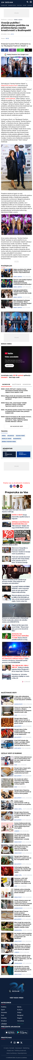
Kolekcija (11, 436)
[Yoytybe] (18, 1043)
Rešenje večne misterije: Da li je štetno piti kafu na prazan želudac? (22, 891)
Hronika (4, 1018)
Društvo (4, 1021)
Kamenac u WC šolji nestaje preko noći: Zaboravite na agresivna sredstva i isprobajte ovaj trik (22, 881)
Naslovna (3, 19)
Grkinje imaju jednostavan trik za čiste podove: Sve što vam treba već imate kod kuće (23, 759)
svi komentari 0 (8, 454)
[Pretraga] (27, 2)
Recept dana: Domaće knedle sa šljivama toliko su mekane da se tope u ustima (22, 814)
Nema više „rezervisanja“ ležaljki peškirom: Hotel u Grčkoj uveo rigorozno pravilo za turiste (16, 404)
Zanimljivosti (18, 704)
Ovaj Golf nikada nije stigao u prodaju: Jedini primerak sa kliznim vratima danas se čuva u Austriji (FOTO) (22, 743)
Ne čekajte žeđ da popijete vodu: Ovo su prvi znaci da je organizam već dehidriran (23, 936)
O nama (6, 1048)
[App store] (10, 1032)
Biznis (19, 1007)
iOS (14, 375)
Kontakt (11, 1048)
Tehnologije (18, 963)
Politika (19, 5)
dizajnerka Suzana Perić (9, 85)
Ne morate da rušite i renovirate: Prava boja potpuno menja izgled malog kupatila (21, 781)
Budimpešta (17, 439)
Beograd (20, 1015)
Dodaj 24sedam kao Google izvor (18, 55)
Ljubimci (16, 831)
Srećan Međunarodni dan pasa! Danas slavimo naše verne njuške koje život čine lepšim (22, 825)
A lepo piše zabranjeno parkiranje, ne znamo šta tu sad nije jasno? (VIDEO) (22, 698)
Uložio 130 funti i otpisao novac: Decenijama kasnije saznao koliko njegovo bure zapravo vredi (16, 390)
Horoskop (20, 1021)
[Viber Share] (12, 50)
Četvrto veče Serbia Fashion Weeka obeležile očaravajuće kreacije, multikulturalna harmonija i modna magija (22, 282)
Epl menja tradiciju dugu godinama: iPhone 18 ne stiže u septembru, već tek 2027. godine (23, 958)
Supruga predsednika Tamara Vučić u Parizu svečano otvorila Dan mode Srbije (22, 292)
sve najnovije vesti (16, 426)
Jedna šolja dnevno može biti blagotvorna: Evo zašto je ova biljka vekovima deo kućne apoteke (22, 847)
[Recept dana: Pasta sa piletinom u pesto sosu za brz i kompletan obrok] (7, 860)
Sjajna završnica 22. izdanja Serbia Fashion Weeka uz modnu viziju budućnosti (22, 271)
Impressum (18, 1048)
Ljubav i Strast (18, 875)
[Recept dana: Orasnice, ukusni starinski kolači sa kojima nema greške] (7, 794)
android (20, 375)
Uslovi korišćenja (11, 1053)
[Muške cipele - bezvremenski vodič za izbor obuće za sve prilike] (7, 805)
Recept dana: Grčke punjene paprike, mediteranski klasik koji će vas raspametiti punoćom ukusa (22, 732)
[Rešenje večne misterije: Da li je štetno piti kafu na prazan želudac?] (7, 893)
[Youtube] (21, 486)
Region (19, 1018)
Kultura (19, 1010)
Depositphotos (22, 1053)
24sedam (4, 377)
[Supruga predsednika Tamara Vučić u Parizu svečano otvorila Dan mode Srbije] (7, 293)
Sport (24, 5)
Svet (2, 1015)
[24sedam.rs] (7, 2)
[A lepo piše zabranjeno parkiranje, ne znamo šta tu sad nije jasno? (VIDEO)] (7, 700)
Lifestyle (10, 19)
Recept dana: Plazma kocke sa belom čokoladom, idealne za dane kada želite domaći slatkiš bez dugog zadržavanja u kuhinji (22, 914)
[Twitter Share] (28, 50)
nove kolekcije (10, 99)
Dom (15, 715)
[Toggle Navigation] (31, 2)
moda (4, 436)
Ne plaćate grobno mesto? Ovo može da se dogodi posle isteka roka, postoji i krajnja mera (18, 411)
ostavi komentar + (23, 453)
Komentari (27, 384)
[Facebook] (11, 486)
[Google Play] (22, 1032)
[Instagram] (14, 486)
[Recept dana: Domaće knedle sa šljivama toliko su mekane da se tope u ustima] (7, 816)
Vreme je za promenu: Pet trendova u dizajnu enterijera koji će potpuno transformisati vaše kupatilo (22, 710)
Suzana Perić (20, 436)
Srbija (19, 1013)
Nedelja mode (6, 439)
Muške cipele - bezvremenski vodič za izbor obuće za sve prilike (22, 802)
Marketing (26, 1048)
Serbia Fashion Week (9, 441)
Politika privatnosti (20, 1050)
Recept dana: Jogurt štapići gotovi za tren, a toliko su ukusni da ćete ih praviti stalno (23, 721)
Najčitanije (16, 384)
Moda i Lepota (18, 19)
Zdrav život (18, 842)
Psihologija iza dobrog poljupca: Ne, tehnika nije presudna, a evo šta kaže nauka (22, 870)
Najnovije (4, 5)
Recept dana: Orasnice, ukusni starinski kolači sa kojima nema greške (22, 791)
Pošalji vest (10, 1050)
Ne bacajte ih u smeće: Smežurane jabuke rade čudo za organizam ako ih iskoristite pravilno (22, 969)
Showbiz (30, 5)
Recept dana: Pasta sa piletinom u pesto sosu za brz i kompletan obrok (22, 858)
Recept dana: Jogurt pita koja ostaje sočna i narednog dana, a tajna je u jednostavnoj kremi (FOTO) (22, 770)
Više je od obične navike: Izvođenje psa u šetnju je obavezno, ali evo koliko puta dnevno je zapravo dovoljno (22, 947)
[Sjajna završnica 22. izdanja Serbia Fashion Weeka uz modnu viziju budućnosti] (7, 273)
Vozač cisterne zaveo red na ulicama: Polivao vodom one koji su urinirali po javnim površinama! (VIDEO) (23, 903)
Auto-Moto (17, 748)
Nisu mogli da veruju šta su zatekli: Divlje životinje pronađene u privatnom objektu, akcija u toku (22, 925)
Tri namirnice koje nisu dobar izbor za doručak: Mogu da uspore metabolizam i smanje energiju (22, 836)
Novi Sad (20, 1024)
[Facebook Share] (4, 50)
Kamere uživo (12, 5)
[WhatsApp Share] (20, 50)
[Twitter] (17, 486)
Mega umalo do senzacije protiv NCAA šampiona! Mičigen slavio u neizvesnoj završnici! (18, 397)
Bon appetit (17, 726)
